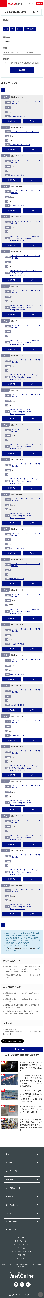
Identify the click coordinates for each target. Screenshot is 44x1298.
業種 (5, 47)
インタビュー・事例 (13, 1188)
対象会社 (7, 37)
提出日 (6, 19)
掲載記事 (21, 1255)
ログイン (30, 4)
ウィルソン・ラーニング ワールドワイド (25, 132)
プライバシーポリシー (21, 1244)
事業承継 (9, 1179)
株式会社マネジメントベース (20, 145)
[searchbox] (22, 52)
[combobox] (22, 52)
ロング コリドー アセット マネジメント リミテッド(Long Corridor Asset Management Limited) (26, 238)
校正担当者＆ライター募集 (21, 1251)
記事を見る (11, 121)
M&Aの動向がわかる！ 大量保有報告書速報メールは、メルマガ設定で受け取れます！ (22, 1031)
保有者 (6, 58)
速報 (7, 1154)
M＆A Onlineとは (21, 1241)
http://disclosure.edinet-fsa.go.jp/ (21, 948)
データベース (11, 1162)
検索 (23, 70)
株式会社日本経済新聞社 (18, 116)
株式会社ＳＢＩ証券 (17, 175)
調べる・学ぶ (11, 1171)
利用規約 (21, 1248)
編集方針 (21, 1237)
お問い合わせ (21, 1258)
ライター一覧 (11, 1229)
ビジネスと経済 (12, 1204)
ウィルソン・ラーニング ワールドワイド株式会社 (25, 102)
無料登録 (39, 4)
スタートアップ (12, 1196)
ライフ (8, 1213)
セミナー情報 (11, 1221)
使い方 (35, 12)
